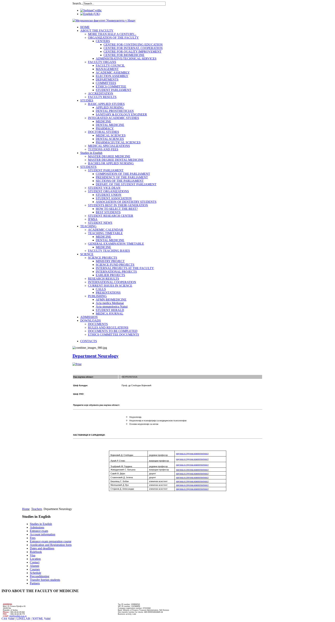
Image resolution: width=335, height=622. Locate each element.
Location (35, 558)
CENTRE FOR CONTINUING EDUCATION (133, 44)
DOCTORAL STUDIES (103, 132)
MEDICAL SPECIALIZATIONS (109, 145)
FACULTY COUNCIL (110, 65)
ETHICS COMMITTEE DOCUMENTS (113, 334)
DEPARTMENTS (107, 79)
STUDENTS (88, 166)
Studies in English (91, 152)
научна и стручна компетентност (192, 469)
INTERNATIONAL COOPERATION (112, 282)
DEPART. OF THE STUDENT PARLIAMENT (126, 184)
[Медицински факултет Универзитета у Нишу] (104, 20)
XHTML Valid (41, 618)
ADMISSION (89, 317)
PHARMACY (105, 128)
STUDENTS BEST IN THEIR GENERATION (118, 205)
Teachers (36, 509)
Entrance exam (39, 531)
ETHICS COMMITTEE (111, 86)
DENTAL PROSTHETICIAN (115, 111)
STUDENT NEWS (100, 222)
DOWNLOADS (90, 320)
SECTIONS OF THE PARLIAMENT (120, 180)
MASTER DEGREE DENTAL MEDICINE (115, 159)
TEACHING (88, 226)
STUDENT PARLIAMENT (113, 90)
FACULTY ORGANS (102, 62)
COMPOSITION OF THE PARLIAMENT (123, 173)
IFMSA (93, 219)
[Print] (77, 364)
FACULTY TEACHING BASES (109, 250)
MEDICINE (103, 121)
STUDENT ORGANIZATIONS (108, 191)
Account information (42, 534)
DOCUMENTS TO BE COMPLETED (112, 331)
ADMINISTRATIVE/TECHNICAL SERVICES (126, 58)
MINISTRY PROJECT (110, 261)
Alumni (34, 565)
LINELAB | (24, 618)
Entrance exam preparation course (50, 541)
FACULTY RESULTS (102, 97)
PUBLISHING (97, 296)
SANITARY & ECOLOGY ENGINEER (121, 114)
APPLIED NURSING (110, 107)
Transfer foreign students (45, 579)
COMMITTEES (106, 83)
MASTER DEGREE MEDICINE (109, 156)
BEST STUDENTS (108, 212)
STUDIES (86, 100)
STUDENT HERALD (110, 310)
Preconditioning (39, 576)
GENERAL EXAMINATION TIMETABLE (116, 243)
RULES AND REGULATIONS (108, 327)
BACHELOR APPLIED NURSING (111, 163)
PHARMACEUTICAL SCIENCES (118, 142)
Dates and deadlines (42, 548)
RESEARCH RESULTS (103, 278)
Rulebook (36, 551)
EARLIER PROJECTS (110, 275)
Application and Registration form (51, 545)
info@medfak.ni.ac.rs (18, 616)
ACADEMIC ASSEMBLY (113, 72)
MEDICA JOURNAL (109, 313)
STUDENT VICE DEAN (104, 187)
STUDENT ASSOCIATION (114, 198)
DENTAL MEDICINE (110, 125)
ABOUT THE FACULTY (96, 30)
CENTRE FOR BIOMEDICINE (124, 55)
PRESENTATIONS (108, 292)
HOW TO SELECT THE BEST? (117, 208)
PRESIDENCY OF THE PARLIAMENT (122, 177)
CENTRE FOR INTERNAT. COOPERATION (133, 48)
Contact (34, 562)
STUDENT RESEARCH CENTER (110, 215)
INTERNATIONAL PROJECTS (116, 271)
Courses (35, 569)
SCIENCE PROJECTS (102, 257)
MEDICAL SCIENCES (111, 135)
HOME (85, 27)
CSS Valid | (9, 618)
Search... (78, 3)
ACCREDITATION (100, 93)
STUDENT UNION (108, 194)
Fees (32, 538)
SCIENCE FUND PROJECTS (115, 264)
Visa (32, 555)
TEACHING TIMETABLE (105, 233)
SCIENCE (86, 254)
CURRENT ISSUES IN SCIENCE (110, 285)
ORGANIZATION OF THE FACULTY (113, 37)
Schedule (35, 572)
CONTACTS (88, 341)
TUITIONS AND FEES (103, 149)
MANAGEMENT (107, 69)
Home (26, 509)
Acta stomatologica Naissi (112, 306)
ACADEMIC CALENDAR (105, 229)
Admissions (37, 527)
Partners (35, 583)
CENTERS (103, 41)
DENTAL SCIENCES (110, 139)
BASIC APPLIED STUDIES (106, 104)
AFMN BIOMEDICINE (111, 299)
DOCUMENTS (98, 324)
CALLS (101, 289)
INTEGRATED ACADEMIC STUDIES (113, 118)
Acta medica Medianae (110, 303)
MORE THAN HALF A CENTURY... (112, 34)
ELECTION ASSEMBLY (112, 76)
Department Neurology (95, 355)
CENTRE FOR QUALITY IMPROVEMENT (132, 51)
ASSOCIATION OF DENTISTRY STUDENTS (126, 201)
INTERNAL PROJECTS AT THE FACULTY (125, 268)
